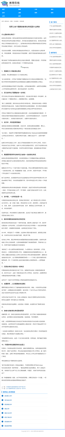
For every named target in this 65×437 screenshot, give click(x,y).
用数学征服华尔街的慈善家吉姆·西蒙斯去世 (56, 29)
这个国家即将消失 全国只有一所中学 (16, 388)
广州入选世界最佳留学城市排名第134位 (56, 26)
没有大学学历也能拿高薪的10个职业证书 (56, 47)
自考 (3, 12)
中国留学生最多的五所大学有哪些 (56, 67)
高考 (52, 9)
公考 (3, 16)
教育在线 (7, 21)
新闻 (19, 9)
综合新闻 (16, 21)
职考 (52, 12)
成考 (19, 12)
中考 (36, 9)
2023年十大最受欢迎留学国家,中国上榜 (56, 33)
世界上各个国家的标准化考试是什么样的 (56, 44)
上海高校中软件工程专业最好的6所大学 (56, 89)
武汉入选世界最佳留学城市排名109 (56, 64)
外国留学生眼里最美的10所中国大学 (15, 387)
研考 (36, 12)
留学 (19, 16)
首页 (3, 9)
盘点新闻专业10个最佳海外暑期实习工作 (56, 37)
